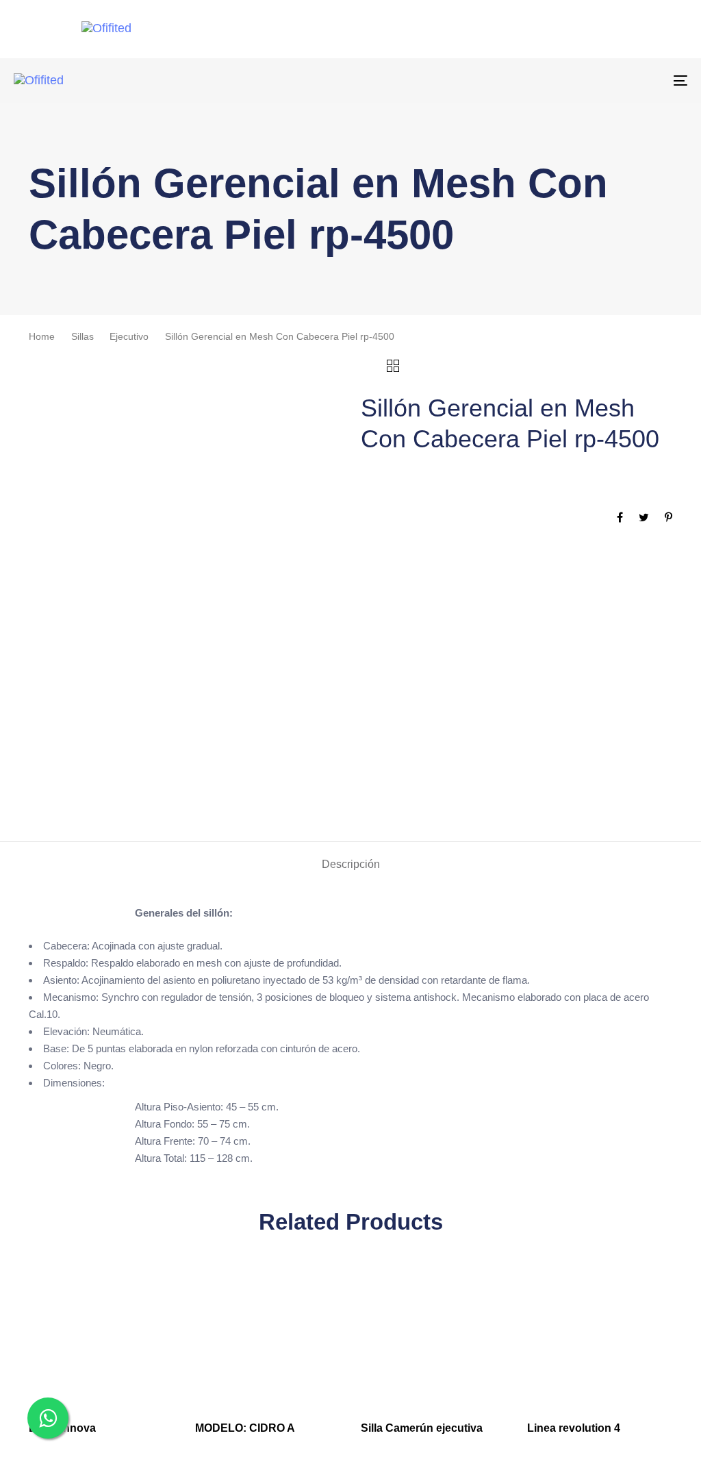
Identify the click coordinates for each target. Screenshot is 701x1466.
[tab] (351, 865)
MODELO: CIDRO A (245, 1428)
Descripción (351, 864)
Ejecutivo (129, 337)
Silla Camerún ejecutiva (422, 1428)
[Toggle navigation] (575, 80)
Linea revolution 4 (573, 1428)
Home (42, 337)
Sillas (82, 337)
